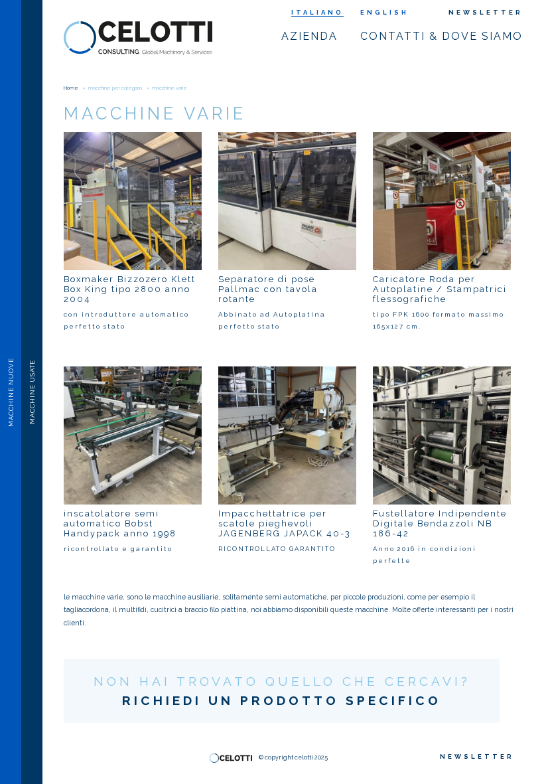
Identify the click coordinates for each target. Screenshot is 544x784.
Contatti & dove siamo (441, 36)
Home (71, 88)
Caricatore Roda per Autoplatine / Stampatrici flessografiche (440, 289)
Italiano (317, 12)
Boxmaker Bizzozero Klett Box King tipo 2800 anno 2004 (130, 289)
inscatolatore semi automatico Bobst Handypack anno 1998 (120, 523)
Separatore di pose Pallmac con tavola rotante (268, 289)
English (384, 12)
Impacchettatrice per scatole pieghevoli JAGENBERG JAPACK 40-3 (284, 523)
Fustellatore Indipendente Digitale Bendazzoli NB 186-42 (440, 523)
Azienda (309, 36)
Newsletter (485, 12)
